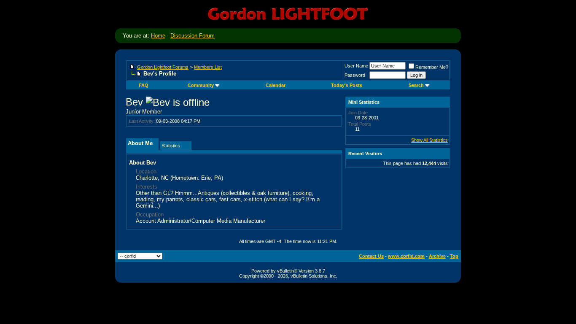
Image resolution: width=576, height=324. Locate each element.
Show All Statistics (429, 140)
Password (355, 75)
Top (454, 256)
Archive (437, 256)
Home (158, 35)
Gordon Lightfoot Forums (162, 67)
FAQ (143, 85)
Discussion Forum (192, 35)
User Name (356, 65)
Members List (208, 67)
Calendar (275, 85)
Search (416, 85)
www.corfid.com (406, 256)
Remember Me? (431, 67)
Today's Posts (346, 85)
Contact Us (371, 256)
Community (201, 85)
